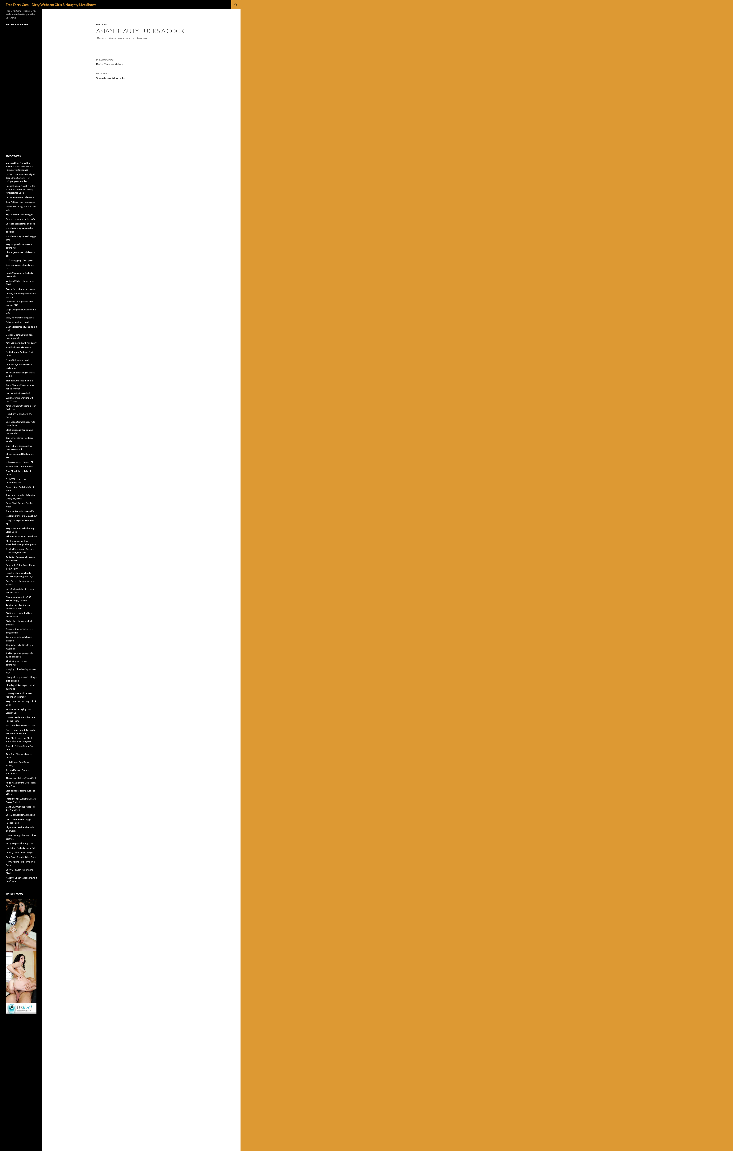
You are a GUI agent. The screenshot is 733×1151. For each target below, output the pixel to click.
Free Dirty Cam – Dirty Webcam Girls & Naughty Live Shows (51, 4)
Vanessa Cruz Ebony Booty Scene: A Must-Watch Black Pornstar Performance (19, 166)
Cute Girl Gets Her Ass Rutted (20, 814)
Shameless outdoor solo (110, 76)
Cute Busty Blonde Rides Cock (21, 857)
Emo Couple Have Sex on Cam (20, 725)
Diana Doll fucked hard (17, 360)
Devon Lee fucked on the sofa (20, 219)
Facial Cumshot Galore (109, 62)
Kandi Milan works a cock (18, 347)
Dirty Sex (102, 24)
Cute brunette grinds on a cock (21, 223)
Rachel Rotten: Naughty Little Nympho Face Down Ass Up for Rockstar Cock (20, 189)
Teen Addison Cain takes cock (20, 201)
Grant (143, 38)
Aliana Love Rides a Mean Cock (21, 778)
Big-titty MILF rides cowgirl (19, 214)
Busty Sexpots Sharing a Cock (20, 843)
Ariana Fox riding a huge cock (20, 289)
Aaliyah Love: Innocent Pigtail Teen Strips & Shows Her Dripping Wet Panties (20, 178)
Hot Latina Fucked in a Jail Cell (21, 847)
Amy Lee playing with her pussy (21, 342)
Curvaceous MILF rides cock (20, 197)
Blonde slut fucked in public (19, 380)
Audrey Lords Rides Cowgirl (19, 852)
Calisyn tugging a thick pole (19, 260)
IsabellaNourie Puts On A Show (21, 515)
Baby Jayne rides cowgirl (18, 322)
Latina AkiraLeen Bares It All (19, 461)
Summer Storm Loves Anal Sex (21, 511)
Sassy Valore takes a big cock (20, 317)
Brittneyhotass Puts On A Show (21, 536)
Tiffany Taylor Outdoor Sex (19, 466)
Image (103, 38)
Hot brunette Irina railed (18, 393)
